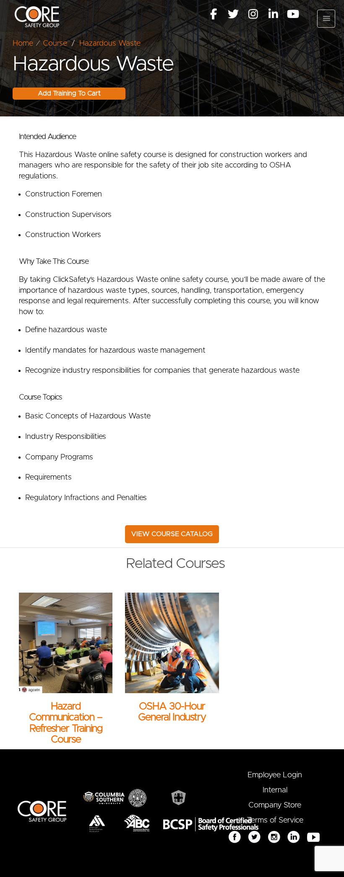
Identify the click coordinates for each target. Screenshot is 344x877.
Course (55, 43)
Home (23, 43)
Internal (275, 790)
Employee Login (275, 775)
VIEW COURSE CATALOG (172, 534)
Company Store (274, 805)
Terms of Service (275, 820)
